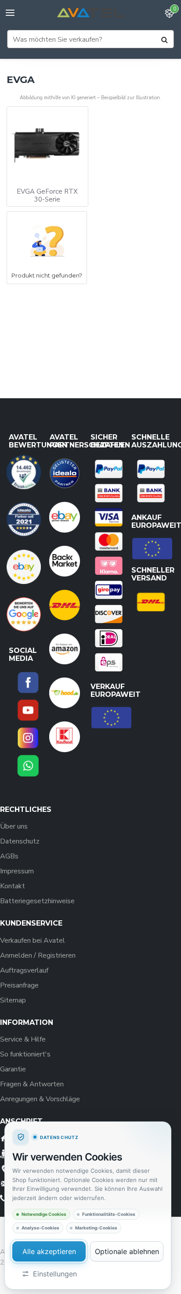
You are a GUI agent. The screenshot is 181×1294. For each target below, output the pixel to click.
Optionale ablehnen (127, 1251)
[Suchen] (164, 39)
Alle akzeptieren (49, 1251)
